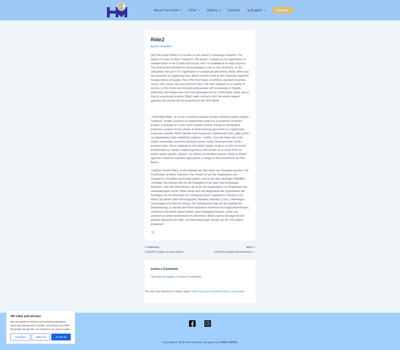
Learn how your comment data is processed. (218, 291)
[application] (180, 10)
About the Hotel (166, 10)
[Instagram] (207, 323)
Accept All (61, 337)
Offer (192, 10)
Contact (234, 10)
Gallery (212, 10)
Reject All (41, 337)
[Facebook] (192, 323)
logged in (172, 276)
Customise (20, 337)
